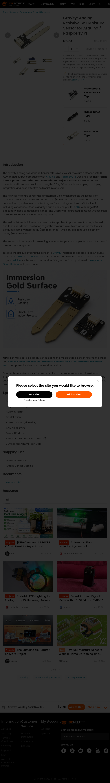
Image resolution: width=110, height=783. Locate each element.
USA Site (34, 394)
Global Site (73, 394)
